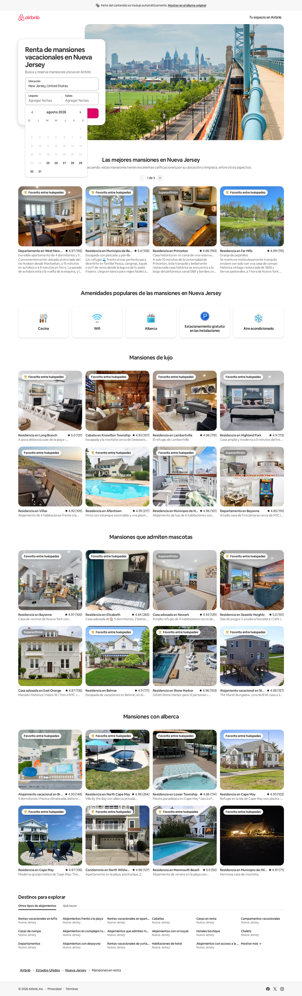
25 (48, 163)
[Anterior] (142, 178)
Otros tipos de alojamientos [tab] (37, 906)
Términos (72, 989)
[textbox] (43, 100)
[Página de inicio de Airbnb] (28, 17)
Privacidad (55, 989)
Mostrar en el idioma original (187, 5)
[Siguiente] (160, 178)
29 (80, 163)
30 (32, 171)
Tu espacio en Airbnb (265, 17)
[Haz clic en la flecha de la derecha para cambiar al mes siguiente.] (80, 112)
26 (56, 163)
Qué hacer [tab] (70, 906)
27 (64, 163)
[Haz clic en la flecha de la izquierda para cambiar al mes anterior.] (32, 112)
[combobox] (61, 85)
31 (39, 171)
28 (72, 163)
